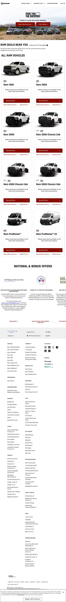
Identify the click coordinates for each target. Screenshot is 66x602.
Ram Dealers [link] (10, 442)
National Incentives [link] (30, 406)
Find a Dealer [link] (10, 439)
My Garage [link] (28, 448)
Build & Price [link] (10, 402)
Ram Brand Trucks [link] (12, 420)
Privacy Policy (20, 594)
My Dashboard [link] (29, 435)
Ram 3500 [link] (10, 360)
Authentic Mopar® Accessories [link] (12, 471)
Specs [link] (9, 417)
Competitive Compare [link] (13, 415)
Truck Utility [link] (28, 349)
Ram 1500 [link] (10, 355)
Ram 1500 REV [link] (29, 371)
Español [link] (48, 335)
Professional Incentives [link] (31, 470)
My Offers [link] (28, 437)
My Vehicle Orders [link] (30, 450)
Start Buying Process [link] (13, 437)
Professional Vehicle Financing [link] (31, 478)
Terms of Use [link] (29, 517)
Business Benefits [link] (30, 468)
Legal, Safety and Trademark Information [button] (31, 523)
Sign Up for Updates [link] (12, 412)
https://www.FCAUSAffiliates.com (10, 303)
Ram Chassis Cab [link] (12, 363)
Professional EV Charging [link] (29, 482)
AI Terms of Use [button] (29, 529)
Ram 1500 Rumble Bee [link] (13, 347)
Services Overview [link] (12, 458)
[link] (5, 3)
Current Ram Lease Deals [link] (30, 419)
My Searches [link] (28, 445)
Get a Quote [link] (28, 415)
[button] (26, 3)
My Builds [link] (27, 440)
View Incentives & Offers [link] (30, 402)
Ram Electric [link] (28, 369)
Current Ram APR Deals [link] (31, 422)
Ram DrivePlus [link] (29, 565)
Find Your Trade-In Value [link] (30, 412)
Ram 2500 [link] (10, 357)
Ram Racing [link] (10, 380)
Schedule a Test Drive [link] (13, 444)
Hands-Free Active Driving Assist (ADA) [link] (30, 358)
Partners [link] (27, 389)
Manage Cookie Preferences (32, 599)
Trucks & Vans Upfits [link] (31, 465)
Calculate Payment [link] (30, 408)
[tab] (6, 80)
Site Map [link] (48, 332)
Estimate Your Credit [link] (31, 425)
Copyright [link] (28, 519)
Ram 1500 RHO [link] (11, 352)
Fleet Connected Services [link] (29, 474)
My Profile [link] (28, 453)
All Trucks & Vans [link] (12, 371)
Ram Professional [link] (30, 463)
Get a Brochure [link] (11, 407)
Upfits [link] (9, 409)
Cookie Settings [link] (29, 503)
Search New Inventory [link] (13, 434)
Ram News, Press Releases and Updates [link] (13, 391)
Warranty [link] (27, 541)
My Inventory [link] (28, 442)
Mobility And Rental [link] (12, 497)
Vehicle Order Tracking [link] (13, 491)
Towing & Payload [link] (30, 347)
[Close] (63, 592)
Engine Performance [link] (31, 352)
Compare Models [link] (12, 404)
